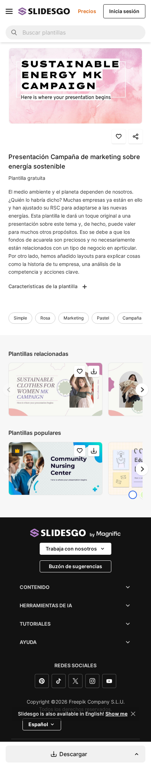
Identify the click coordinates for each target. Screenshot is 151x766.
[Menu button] (9, 11)
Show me (116, 714)
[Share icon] (136, 136)
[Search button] (14, 32)
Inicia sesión (124, 11)
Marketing (74, 318)
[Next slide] (142, 389)
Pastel (103, 318)
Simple (20, 318)
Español (38, 724)
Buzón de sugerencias (75, 566)
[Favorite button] (119, 136)
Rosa (45, 318)
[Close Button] (133, 713)
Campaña (132, 318)
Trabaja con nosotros (71, 549)
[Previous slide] (9, 389)
